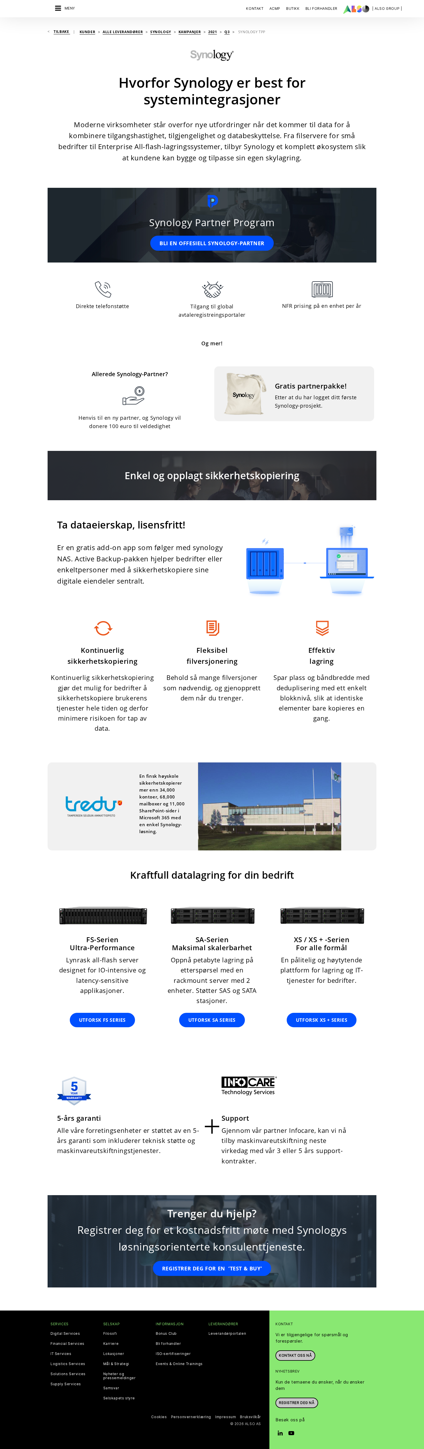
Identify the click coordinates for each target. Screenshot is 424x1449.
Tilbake (62, 31)
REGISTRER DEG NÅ (297, 1403)
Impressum (225, 1417)
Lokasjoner (113, 1354)
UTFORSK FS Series (102, 1020)
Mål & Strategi (116, 1364)
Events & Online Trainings (179, 1364)
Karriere (111, 1344)
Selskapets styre (119, 1398)
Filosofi (110, 1334)
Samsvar (111, 1388)
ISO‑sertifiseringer (173, 1354)
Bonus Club (166, 1334)
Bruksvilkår (250, 1417)
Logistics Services (67, 1364)
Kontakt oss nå (295, 1355)
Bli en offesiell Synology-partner (212, 243)
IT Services (61, 1354)
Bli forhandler (168, 1344)
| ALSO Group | (387, 8)
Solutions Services (68, 1374)
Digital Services (65, 1334)
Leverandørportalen (227, 1334)
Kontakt (254, 8)
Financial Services (67, 1344)
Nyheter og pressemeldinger (119, 1376)
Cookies (159, 1417)
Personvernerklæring (191, 1417)
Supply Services (65, 1384)
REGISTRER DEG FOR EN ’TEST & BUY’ (212, 1268)
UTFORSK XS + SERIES (321, 1020)
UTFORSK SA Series (212, 1020)
